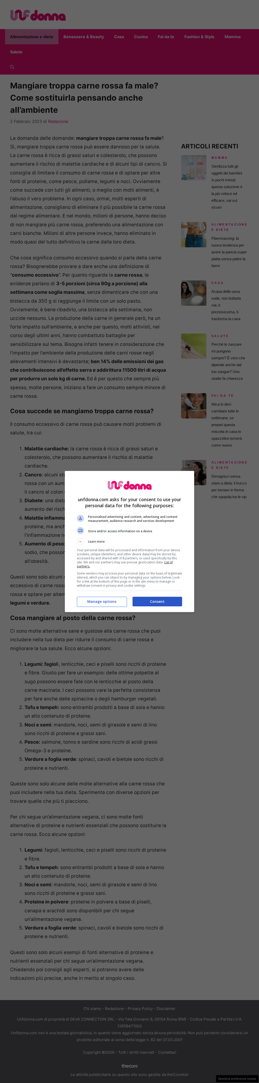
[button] (129, 541)
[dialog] (129, 541)
